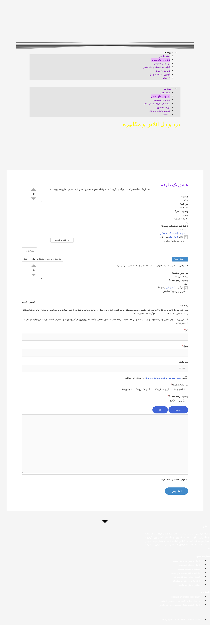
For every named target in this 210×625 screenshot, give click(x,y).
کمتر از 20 (178, 389)
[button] (105, 85)
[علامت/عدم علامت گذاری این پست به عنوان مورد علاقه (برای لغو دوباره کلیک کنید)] (44, 202)
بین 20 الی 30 (161, 389)
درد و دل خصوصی (161, 63)
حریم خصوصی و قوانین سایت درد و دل (163, 378)
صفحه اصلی (164, 56)
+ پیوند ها (169, 52)
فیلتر (25, 259)
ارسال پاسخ (179, 259)
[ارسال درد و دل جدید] (7, 618)
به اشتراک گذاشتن (61, 240)
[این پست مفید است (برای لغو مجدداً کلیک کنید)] (33, 189)
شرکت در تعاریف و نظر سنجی (156, 67)
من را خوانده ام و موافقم (155, 378)
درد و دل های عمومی (160, 60)
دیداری (178, 410)
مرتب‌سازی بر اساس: (47, 259)
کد (160, 410)
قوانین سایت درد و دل (159, 74)
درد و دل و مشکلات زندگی (172, 233)
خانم (180, 401)
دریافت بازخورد (163, 71)
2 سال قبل (173, 237)
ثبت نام (166, 78)
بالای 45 (126, 389)
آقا (171, 401)
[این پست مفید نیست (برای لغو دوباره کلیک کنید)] (33, 198)
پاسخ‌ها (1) (29, 251)
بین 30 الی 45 (142, 389)
